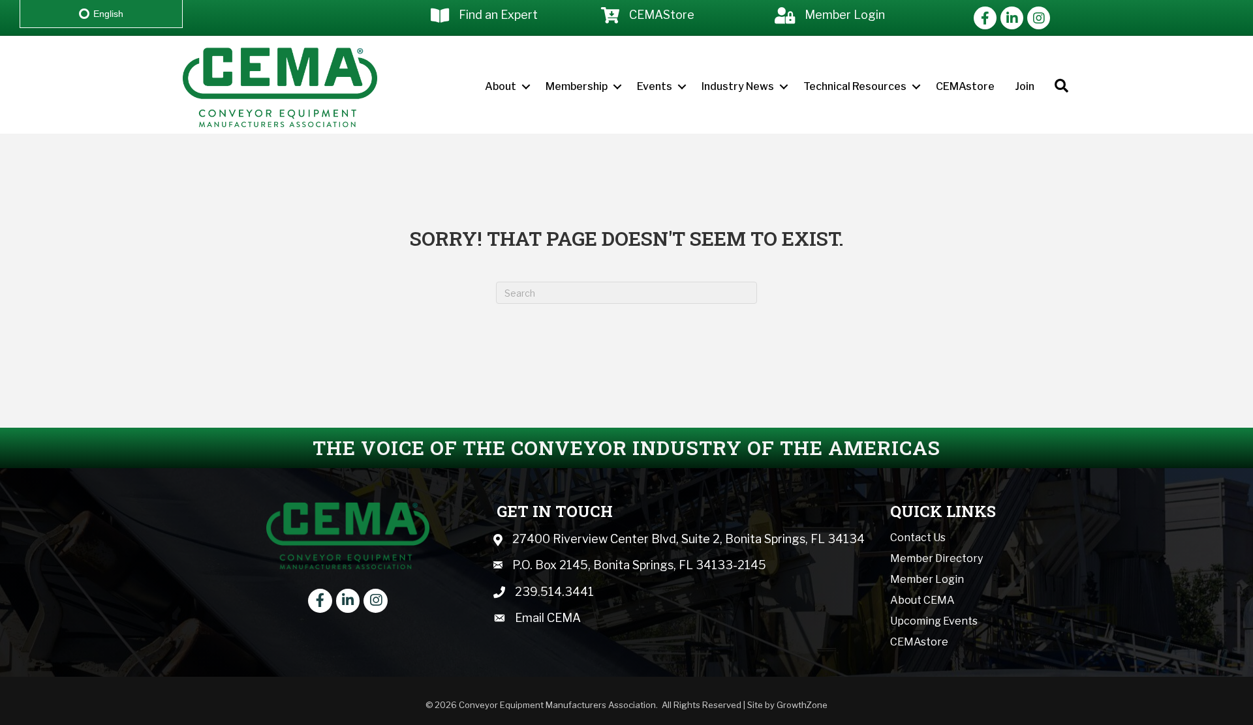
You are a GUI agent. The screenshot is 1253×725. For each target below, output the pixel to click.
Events (654, 86)
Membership (577, 86)
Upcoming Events (934, 621)
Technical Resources (854, 86)
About (500, 86)
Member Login (927, 579)
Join (1024, 86)
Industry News (738, 86)
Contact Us (918, 537)
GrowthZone (802, 705)
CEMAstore (965, 86)
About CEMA (922, 600)
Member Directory (936, 558)
